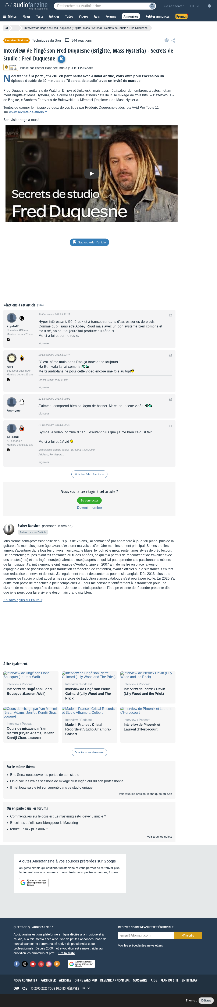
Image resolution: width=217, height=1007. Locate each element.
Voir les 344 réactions (89, 474)
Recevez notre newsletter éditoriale (146, 927)
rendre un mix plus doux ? (29, 829)
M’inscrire (188, 935)
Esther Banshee (46, 68)
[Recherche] (152, 6)
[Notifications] (209, 5)
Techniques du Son (46, 40)
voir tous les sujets (159, 836)
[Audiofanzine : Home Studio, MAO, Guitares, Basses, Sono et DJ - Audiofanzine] (26, 6)
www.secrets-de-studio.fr (28, 112)
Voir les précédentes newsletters (140, 945)
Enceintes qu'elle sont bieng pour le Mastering (44, 822)
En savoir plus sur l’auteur (22, 600)
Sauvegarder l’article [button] (92, 242)
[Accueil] (6, 28)
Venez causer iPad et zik (53, 379)
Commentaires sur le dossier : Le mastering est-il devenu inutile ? (58, 816)
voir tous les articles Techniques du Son (145, 793)
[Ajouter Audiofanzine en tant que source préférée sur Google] (34, 882)
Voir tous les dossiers (89, 752)
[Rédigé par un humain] (10, 68)
